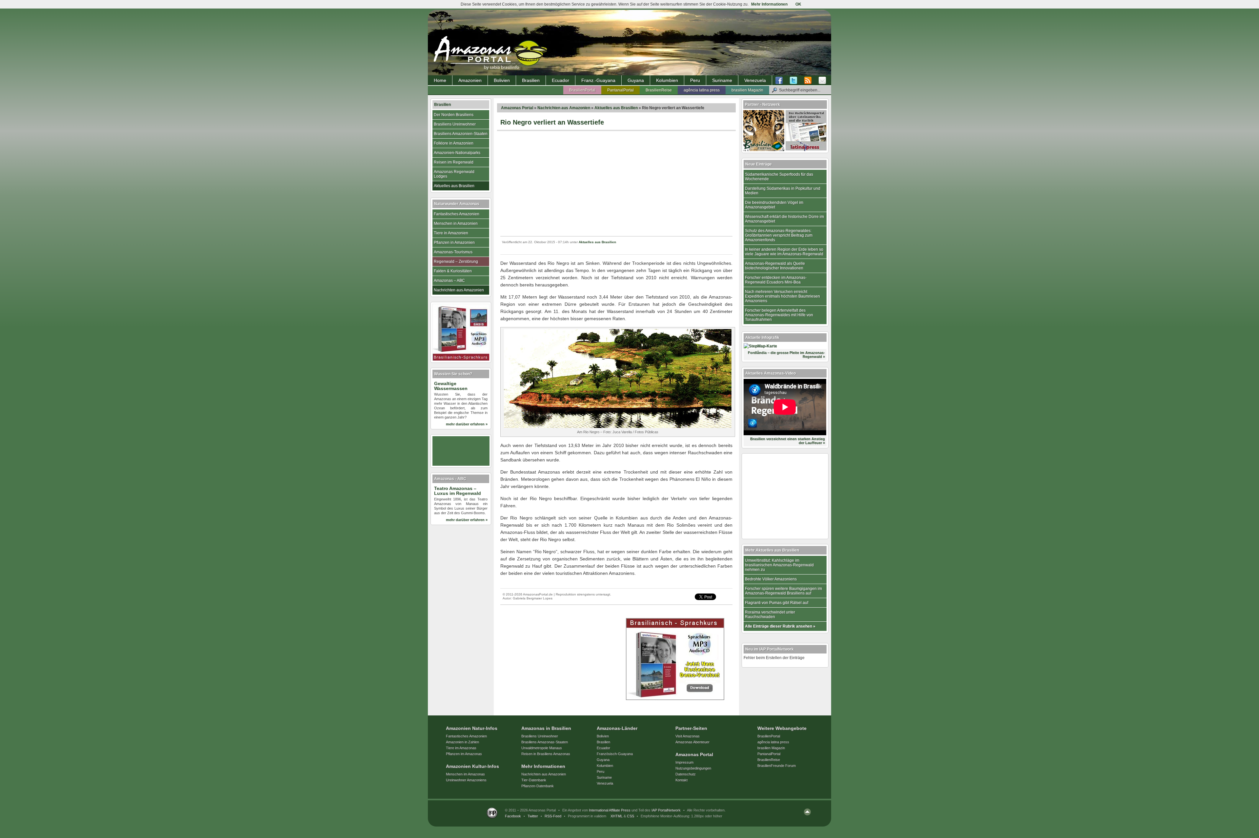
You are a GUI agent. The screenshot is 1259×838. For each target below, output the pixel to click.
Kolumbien (667, 80)
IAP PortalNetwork (666, 810)
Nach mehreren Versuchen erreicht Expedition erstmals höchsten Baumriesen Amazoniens (782, 296)
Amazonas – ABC (449, 280)
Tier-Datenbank (533, 780)
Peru (695, 80)
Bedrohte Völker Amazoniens (771, 579)
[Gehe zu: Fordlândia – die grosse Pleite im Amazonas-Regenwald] (760, 346)
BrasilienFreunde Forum (776, 766)
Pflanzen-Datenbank (537, 786)
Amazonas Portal (517, 108)
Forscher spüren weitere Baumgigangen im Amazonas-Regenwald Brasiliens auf (783, 590)
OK (798, 4)
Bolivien (502, 80)
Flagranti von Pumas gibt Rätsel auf (776, 602)
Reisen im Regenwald (453, 162)
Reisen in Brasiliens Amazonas (545, 754)
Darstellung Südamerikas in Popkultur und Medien (782, 190)
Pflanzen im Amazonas (464, 754)
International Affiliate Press (609, 810)
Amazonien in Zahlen (462, 742)
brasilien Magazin (747, 90)
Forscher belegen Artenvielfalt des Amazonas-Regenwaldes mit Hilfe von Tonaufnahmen (779, 315)
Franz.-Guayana (598, 80)
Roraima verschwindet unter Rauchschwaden (770, 614)
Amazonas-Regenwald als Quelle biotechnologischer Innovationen (775, 265)
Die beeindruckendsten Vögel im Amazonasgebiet (774, 204)
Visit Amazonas (687, 736)
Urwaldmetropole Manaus (541, 748)
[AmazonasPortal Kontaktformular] (822, 81)
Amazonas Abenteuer (692, 742)
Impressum (684, 762)
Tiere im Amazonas (461, 748)
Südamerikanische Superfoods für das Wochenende (779, 176)
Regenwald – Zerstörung (456, 261)
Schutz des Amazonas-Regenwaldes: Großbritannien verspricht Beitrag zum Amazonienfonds (778, 235)
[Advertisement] (616, 183)
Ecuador (560, 80)
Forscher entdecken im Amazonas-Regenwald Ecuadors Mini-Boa (776, 279)
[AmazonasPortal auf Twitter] (793, 81)
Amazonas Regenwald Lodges (454, 174)
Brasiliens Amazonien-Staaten (461, 133)
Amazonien (470, 80)
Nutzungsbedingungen (693, 768)
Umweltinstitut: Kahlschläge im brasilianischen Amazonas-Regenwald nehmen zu (779, 565)
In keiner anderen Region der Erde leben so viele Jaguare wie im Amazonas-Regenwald (784, 251)
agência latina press (702, 90)
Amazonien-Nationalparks (457, 152)
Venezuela (755, 80)
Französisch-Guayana (615, 754)
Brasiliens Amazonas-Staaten (544, 742)
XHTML (616, 816)
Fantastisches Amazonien (456, 214)
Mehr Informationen (769, 4)
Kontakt (681, 780)
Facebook (513, 816)
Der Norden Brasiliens (453, 114)
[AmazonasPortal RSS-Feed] (808, 81)
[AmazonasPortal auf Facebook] (780, 81)
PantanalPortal (620, 90)
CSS (630, 816)
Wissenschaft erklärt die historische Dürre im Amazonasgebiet (784, 219)
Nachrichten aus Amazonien (563, 108)
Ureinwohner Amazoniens (466, 780)
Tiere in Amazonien (451, 233)
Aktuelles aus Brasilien (616, 108)
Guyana (636, 80)
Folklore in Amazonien (453, 143)
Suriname (722, 80)
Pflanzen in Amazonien (454, 242)
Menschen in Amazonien (456, 223)
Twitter (533, 816)
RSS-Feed (553, 816)
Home (440, 80)
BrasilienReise (659, 90)
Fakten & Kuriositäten (453, 271)
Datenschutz (685, 774)
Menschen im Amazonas (465, 774)
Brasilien (531, 80)
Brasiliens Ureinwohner (455, 124)
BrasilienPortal (582, 90)
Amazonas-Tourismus (453, 252)
